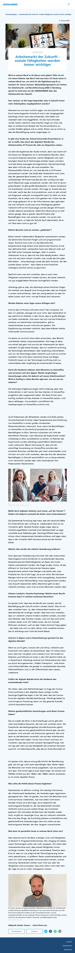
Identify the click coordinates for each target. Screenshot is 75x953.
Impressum (68, 949)
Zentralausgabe (11, 14)
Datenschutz (67, 946)
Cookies (69, 942)
